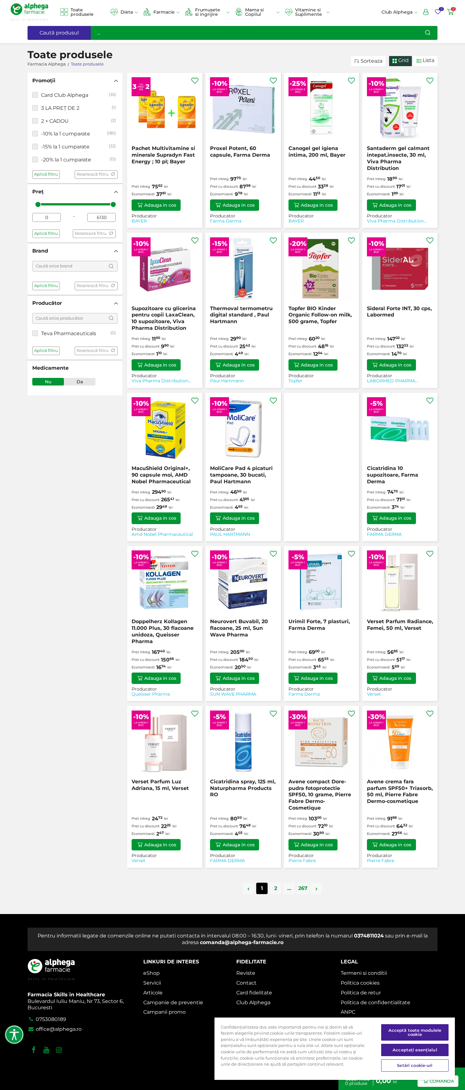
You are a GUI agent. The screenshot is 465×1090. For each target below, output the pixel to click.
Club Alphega (253, 1002)
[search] (111, 266)
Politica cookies (360, 983)
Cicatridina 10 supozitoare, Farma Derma (392, 475)
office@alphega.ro (58, 1029)
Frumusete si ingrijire (207, 12)
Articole (153, 993)
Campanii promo (164, 1012)
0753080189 (50, 1019)
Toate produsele (82, 12)
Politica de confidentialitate (375, 1002)
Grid (403, 60)
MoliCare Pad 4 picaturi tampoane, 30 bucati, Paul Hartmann (241, 475)
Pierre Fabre (302, 860)
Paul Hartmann (227, 381)
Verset (374, 694)
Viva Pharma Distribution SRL (395, 221)
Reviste (245, 973)
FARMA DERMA (384, 534)
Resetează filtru (92, 174)
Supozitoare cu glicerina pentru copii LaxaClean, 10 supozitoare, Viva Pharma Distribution (164, 318)
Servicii (152, 983)
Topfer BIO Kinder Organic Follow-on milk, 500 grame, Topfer (320, 315)
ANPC (348, 1012)
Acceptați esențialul (415, 1049)
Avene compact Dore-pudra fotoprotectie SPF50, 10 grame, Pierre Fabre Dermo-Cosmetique (319, 795)
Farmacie (164, 12)
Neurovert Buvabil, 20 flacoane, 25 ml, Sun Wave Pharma (239, 628)
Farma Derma (225, 221)
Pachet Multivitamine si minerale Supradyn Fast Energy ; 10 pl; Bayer (163, 155)
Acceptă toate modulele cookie (415, 1032)
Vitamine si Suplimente (308, 12)
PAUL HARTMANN (230, 534)
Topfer (295, 381)
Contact (246, 983)
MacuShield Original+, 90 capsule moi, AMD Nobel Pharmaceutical (161, 475)
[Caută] (427, 33)
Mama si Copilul (254, 12)
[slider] (38, 204)
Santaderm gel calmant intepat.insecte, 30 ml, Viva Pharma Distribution (398, 158)
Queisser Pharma (151, 694)
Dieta (127, 12)
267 (302, 888)
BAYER (139, 221)
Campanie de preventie (173, 1002)
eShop (151, 973)
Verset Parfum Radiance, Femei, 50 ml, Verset (400, 624)
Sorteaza (371, 61)
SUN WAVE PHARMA (233, 694)
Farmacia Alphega (47, 64)
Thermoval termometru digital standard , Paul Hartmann (241, 315)
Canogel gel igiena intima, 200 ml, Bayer (316, 151)
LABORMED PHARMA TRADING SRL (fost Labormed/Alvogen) (391, 381)
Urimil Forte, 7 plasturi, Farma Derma (319, 624)
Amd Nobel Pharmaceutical (162, 534)
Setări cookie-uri (414, 1065)
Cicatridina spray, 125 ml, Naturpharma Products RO (243, 788)
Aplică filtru (46, 174)
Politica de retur (361, 993)
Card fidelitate (254, 993)
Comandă (442, 1081)
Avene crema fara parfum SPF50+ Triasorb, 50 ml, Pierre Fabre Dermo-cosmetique (400, 791)
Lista (427, 60)
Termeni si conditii (364, 973)
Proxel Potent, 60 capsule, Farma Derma (240, 151)
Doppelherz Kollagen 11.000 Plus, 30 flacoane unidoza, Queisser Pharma (163, 631)
